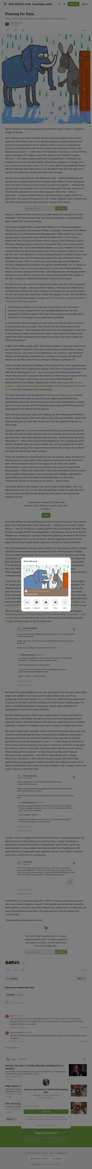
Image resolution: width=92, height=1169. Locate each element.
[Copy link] (27, 602)
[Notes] (55, 602)
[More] (64, 602)
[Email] (46, 602)
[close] (67, 561)
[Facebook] (36, 602)
